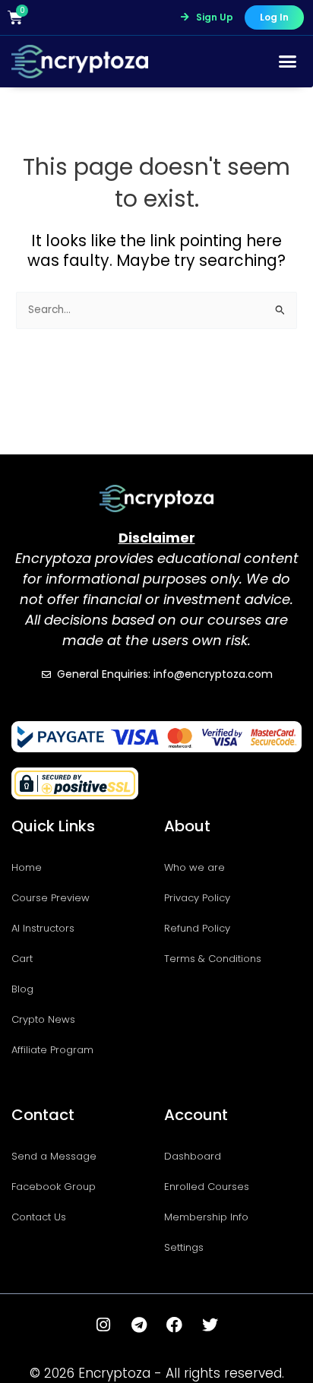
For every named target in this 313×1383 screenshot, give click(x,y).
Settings (184, 1247)
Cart (22, 958)
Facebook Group (53, 1186)
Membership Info (206, 1217)
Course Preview (50, 898)
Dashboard (192, 1156)
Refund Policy (197, 928)
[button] (287, 61)
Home (26, 867)
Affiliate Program (52, 1050)
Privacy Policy (197, 898)
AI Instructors (42, 928)
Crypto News (43, 1019)
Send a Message (53, 1156)
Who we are (194, 867)
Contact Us (38, 1217)
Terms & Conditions (212, 958)
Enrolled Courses (206, 1186)
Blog (22, 989)
